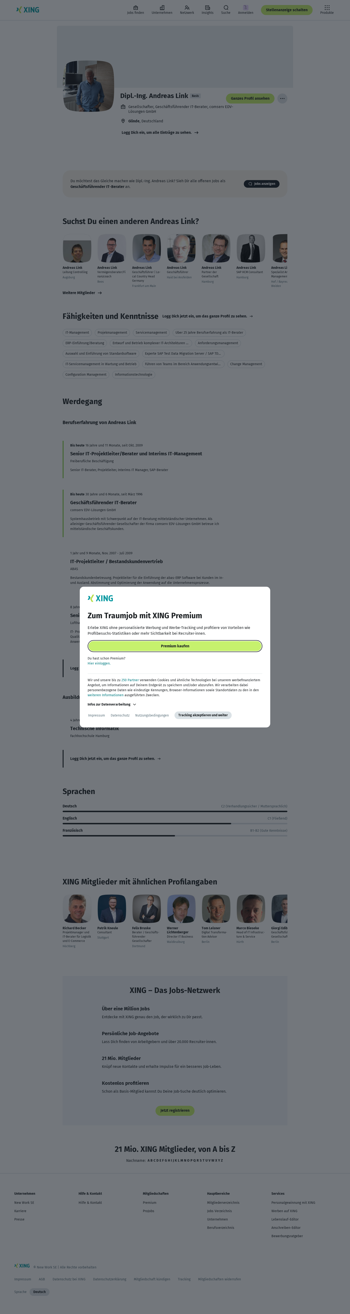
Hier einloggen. (99, 663)
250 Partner (130, 680)
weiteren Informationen (106, 695)
